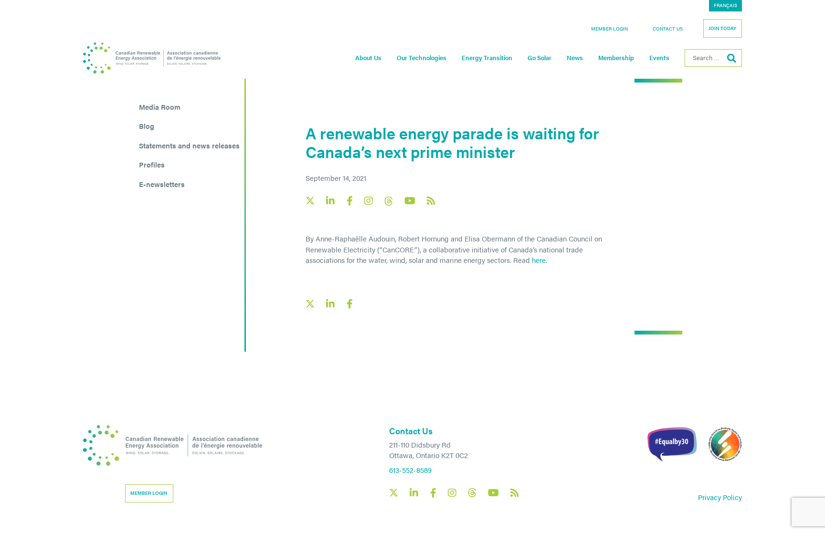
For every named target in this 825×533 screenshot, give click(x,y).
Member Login (609, 28)
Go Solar (539, 57)
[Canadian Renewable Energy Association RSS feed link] (431, 200)
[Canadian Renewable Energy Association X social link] (310, 200)
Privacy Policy (720, 497)
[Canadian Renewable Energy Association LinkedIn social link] (330, 200)
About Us (368, 57)
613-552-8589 (410, 470)
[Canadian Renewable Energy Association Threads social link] (389, 201)
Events (659, 57)
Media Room (159, 107)
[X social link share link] (310, 303)
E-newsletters (162, 184)
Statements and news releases (189, 145)
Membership (616, 57)
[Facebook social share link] (349, 304)
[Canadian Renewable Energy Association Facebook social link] (349, 200)
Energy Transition (487, 57)
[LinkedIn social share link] (330, 304)
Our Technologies (421, 57)
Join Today (722, 28)
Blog (146, 126)
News (575, 57)
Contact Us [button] (668, 28)
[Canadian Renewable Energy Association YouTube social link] (410, 200)
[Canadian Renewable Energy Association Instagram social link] (369, 200)
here (539, 260)
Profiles (152, 164)
